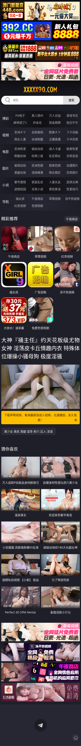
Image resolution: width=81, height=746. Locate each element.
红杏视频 (20, 206)
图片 (5, 168)
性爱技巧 (72, 189)
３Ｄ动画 (72, 132)
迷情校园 (20, 189)
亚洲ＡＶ (20, 132)
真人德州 (37, 115)
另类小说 (37, 189)
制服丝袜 (20, 156)
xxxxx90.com (40, 89)
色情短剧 (37, 206)
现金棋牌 (55, 123)
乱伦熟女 (55, 156)
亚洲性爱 (20, 149)
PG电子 (20, 115)
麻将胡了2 (20, 123)
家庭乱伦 (37, 182)
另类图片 (72, 172)
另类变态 (72, 156)
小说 (5, 185)
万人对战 (55, 115)
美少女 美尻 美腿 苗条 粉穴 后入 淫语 (28, 431)
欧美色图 (55, 165)
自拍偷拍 (37, 132)
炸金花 (37, 123)
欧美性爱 (72, 149)
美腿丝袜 (20, 172)
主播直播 (55, 139)
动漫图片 (72, 165)
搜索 (71, 100)
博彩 (5, 118)
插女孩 (20, 199)
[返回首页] (75, 738)
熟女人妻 (20, 139)
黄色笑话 (55, 189)
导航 (5, 201)
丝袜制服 (37, 139)
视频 (5, 135)
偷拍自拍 (37, 149)
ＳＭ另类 (72, 139)
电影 (5, 151)
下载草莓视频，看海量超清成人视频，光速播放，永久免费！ (40, 417)
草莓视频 (55, 199)
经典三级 (37, 156)
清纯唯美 (37, 172)
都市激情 (20, 182)
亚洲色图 (37, 165)
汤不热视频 (72, 199)
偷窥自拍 (20, 165)
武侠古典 (72, 182)
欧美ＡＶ (55, 132)
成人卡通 (55, 149)
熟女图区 (55, 172)
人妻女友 (55, 182)
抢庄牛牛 (72, 123)
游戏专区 (72, 115)
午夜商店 (37, 199)
